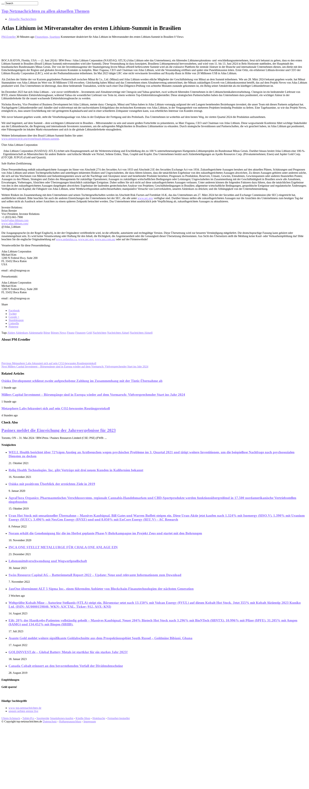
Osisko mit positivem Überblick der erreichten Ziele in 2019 (52, 484)
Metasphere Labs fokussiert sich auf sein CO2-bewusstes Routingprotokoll (48, 363)
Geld (89, 332)
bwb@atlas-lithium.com (14, 220)
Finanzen (80, 332)
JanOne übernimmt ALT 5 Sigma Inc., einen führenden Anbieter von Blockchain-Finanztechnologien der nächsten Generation (101, 589)
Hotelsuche (98, 718)
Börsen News (58, 332)
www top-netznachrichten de (25, 707)
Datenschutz (50, 721)
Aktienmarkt (36, 332)
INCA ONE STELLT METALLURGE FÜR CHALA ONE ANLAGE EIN (63, 547)
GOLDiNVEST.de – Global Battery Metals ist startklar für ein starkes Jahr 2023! (68, 652)
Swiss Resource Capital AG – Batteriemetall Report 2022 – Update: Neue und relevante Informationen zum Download (95, 575)
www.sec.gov (145, 198)
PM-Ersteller (8, 36)
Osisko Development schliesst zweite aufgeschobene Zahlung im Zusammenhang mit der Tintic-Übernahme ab (82, 381)
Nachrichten (99, 332)
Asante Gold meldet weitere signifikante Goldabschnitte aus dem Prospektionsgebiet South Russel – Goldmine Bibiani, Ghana (100, 638)
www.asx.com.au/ (105, 239)
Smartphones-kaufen (61, 718)
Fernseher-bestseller (118, 718)
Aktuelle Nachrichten (22, 19)
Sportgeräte (42, 718)
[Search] (2, 4)
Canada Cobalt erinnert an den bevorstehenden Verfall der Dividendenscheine (66, 666)
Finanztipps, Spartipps (47, 36)
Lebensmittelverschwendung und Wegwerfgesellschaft (48, 561)
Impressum (90, 721)
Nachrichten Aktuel (118, 332)
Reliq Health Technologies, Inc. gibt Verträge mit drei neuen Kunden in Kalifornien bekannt (76, 470)
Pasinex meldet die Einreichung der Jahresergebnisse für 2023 (58, 430)
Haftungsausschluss (70, 721)
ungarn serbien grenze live (23, 711)
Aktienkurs (22, 332)
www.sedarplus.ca (66, 239)
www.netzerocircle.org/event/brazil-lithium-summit (30, 138)
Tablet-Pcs (28, 718)
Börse (46, 332)
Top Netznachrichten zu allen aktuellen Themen (45, 11)
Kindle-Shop (83, 718)
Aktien (11, 332)
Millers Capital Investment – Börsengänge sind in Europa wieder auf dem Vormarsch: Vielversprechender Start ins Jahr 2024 (74, 366)
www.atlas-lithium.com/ (14, 223)
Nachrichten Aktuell (141, 332)
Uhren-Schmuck (10, 718)
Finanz (71, 332)
